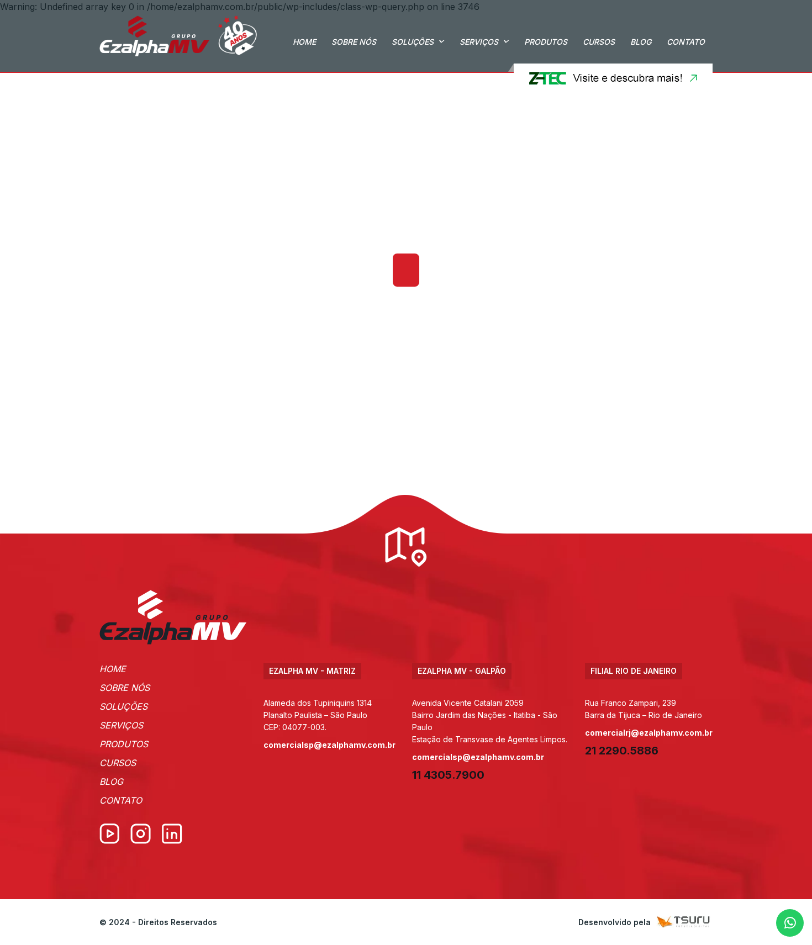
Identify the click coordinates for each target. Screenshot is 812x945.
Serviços (479, 41)
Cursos (599, 41)
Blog (640, 41)
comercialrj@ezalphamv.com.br (649, 732)
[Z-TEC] (610, 78)
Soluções (413, 41)
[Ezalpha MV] (178, 36)
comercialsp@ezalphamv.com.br (329, 744)
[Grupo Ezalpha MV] (173, 617)
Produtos (545, 41)
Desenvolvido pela (614, 922)
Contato (686, 41)
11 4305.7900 (448, 775)
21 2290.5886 (621, 750)
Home (304, 41)
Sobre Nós (353, 41)
